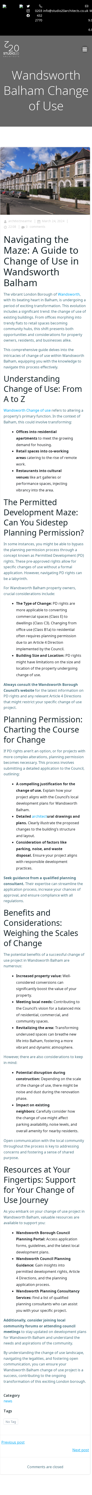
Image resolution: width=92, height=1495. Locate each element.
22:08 (12, 226)
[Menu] (85, 49)
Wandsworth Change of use (27, 410)
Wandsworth (69, 294)
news (8, 1401)
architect (39, 816)
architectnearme (20, 221)
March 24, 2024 (53, 221)
